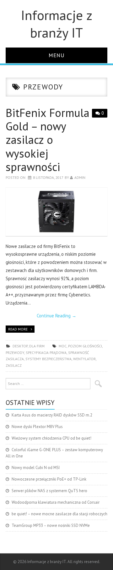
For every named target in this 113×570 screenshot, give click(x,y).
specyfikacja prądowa (46, 352)
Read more (18, 329)
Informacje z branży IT (56, 23)
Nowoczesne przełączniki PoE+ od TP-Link (49, 479)
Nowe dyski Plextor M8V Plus (37, 426)
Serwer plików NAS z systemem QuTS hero (49, 490)
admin (79, 177)
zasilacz (14, 365)
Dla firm (37, 346)
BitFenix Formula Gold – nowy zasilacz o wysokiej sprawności (47, 139)
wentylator (84, 358)
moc (63, 346)
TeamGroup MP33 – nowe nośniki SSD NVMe (51, 525)
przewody (15, 352)
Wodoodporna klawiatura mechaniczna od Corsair (56, 502)
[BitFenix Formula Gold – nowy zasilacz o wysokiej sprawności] (56, 212)
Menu (57, 55)
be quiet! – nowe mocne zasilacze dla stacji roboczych (59, 514)
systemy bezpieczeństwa (48, 358)
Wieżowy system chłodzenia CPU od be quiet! (51, 438)
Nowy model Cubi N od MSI (36, 467)
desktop (20, 346)
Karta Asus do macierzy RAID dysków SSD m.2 (52, 415)
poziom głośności (85, 346)
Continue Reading (56, 316)
